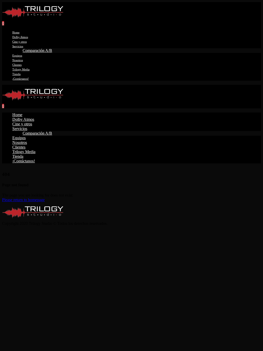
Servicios (17, 46)
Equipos (17, 55)
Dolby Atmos (20, 37)
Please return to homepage (23, 200)
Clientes (17, 64)
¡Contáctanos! (20, 78)
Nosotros (17, 60)
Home (16, 32)
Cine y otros (19, 41)
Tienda (16, 74)
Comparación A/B (37, 50)
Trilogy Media (21, 69)
